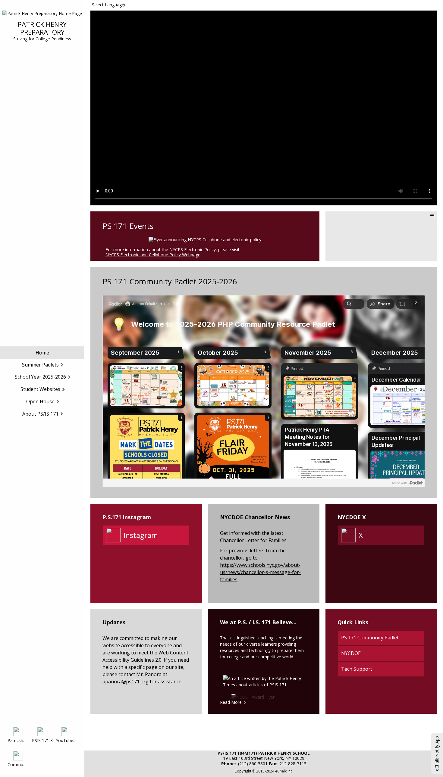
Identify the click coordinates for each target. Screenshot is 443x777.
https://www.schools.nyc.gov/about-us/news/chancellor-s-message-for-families (260, 572)
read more (231, 702)
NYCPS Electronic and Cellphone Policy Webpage (152, 254)
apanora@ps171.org (125, 681)
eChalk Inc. (284, 771)
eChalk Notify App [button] (437, 753)
